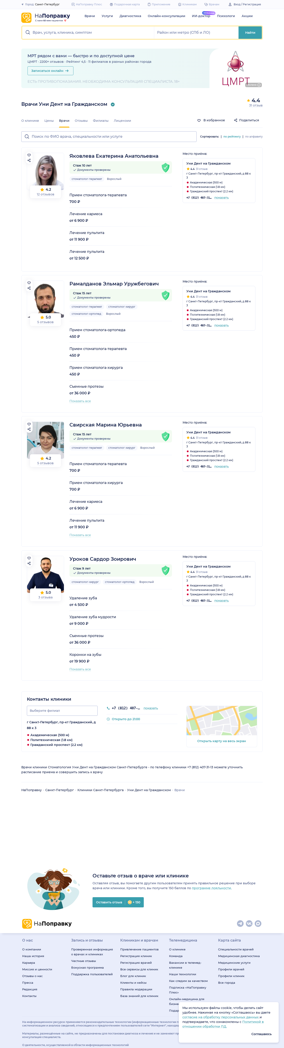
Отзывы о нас (32, 976)
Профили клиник (231, 976)
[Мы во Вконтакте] (249, 923)
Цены (49, 121)
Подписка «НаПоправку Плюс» (187, 990)
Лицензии (122, 121)
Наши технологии (182, 974)
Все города (226, 982)
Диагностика (130, 16)
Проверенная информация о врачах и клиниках (92, 952)
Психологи (226, 16)
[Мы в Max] (258, 923)
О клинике (30, 121)
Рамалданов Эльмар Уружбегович (114, 284)
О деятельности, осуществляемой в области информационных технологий (75, 1045)
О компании (31, 949)
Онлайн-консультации (166, 16)
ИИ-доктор (201, 16)
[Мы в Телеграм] (240, 923)
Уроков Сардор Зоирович (102, 559)
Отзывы (81, 121)
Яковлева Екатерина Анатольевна (113, 156)
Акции (247, 16)
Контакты (29, 996)
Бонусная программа (87, 967)
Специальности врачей (236, 949)
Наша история (33, 956)
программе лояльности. (212, 888)
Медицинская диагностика (239, 956)
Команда (176, 956)
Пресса (27, 982)
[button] (88, 32)
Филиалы (100, 121)
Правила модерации (136, 989)
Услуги (107, 16)
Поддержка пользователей (92, 974)
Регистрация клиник (136, 956)
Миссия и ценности (37, 969)
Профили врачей (231, 969)
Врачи (90, 16)
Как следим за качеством (188, 981)
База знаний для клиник (139, 996)
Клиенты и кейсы (133, 982)
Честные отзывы (83, 961)
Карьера (28, 962)
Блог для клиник (133, 976)
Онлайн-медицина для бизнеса (186, 1001)
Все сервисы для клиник (139, 969)
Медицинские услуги (234, 962)
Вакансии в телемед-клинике (185, 965)
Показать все (80, 401)
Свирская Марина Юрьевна (105, 425)
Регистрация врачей (136, 962)
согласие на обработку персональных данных (221, 1017)
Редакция (29, 989)
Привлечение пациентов (139, 949)
